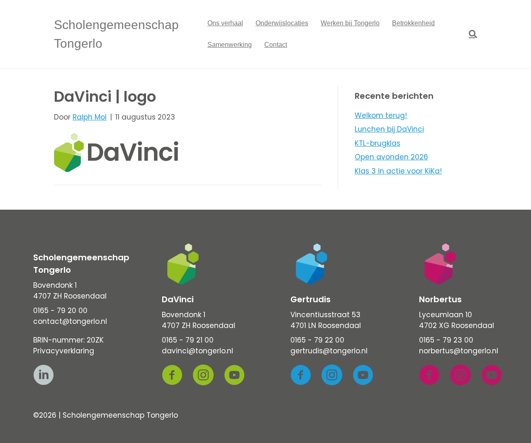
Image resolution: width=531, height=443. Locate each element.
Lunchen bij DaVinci (389, 129)
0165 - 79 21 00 (188, 340)
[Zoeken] (470, 34)
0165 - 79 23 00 (446, 340)
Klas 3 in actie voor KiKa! (398, 171)
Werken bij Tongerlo (350, 23)
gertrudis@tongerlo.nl (329, 351)
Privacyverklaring (63, 351)
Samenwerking (229, 44)
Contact (275, 44)
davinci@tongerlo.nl (197, 351)
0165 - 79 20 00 (60, 311)
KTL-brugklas (377, 143)
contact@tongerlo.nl (70, 321)
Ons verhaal (225, 23)
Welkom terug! (381, 115)
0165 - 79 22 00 (317, 340)
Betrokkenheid (413, 23)
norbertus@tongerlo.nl (458, 351)
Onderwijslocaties (282, 23)
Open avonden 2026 (391, 157)
